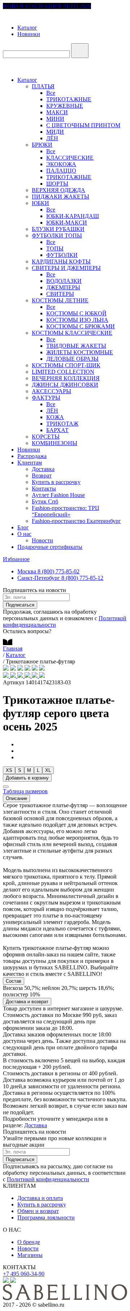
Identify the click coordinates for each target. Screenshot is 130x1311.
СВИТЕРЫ (60, 294)
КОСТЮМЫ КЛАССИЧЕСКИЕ (72, 333)
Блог (23, 527)
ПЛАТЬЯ (43, 86)
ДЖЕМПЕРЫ (63, 287)
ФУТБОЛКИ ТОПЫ (57, 235)
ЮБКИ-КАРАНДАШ (72, 216)
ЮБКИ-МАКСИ (66, 222)
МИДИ (55, 132)
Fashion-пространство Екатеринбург (76, 521)
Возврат (42, 475)
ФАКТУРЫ (46, 398)
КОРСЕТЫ (46, 437)
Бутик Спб (45, 501)
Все (50, 93)
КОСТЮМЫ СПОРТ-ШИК (66, 365)
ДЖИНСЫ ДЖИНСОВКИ (65, 385)
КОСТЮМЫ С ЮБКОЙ (76, 313)
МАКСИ (57, 112)
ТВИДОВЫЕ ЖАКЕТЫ (76, 346)
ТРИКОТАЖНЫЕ (68, 99)
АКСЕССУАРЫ (51, 391)
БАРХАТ (57, 430)
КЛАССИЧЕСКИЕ (70, 158)
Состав (13, 981)
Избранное (16, 559)
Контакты (44, 488)
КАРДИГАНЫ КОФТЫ (61, 261)
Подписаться (20, 605)
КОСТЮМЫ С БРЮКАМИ (80, 326)
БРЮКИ (42, 145)
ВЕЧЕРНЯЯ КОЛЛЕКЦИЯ (66, 378)
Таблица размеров (25, 791)
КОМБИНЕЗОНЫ (54, 443)
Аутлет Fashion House (58, 495)
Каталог (27, 28)
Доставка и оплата (40, 1198)
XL (48, 770)
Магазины (30, 1255)
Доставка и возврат (27, 1001)
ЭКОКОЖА (61, 164)
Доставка (43, 469)
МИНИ (55, 119)
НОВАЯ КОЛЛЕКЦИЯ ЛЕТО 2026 (47, 6)
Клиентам (29, 462)
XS (9, 770)
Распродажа (32, 456)
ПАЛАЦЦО (61, 171)
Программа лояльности (46, 1217)
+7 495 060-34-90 (23, 1274)
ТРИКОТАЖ (62, 424)
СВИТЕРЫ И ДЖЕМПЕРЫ (66, 268)
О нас (24, 534)
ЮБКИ (40, 203)
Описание (16, 798)
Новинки (28, 34)
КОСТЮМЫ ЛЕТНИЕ (60, 300)
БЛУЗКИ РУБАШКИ (58, 229)
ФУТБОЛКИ (62, 255)
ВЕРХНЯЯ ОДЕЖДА (58, 190)
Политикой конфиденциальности (48, 1179)
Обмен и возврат (38, 1211)
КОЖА (55, 417)
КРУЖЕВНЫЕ (64, 106)
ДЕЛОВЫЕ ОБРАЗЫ (72, 359)
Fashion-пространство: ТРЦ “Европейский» (65, 511)
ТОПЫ (55, 248)
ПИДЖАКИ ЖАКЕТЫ (60, 197)
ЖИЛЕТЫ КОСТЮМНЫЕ (79, 352)
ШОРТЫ (57, 184)
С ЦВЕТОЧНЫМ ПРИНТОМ (83, 125)
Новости (42, 540)
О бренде (28, 1242)
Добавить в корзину (27, 778)
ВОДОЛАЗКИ (64, 281)
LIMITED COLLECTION (63, 372)
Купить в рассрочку (56, 482)
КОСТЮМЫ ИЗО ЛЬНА (77, 320)
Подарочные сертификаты (49, 547)
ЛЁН (52, 138)
